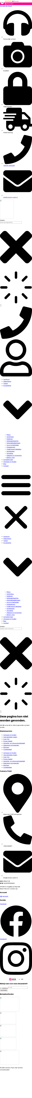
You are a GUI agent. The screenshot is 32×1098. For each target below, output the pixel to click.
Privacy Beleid (7, 741)
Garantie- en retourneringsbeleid (14, 743)
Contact (6, 466)
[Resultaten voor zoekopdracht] (16, 287)
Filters (9, 435)
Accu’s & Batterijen (13, 445)
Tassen (5, 383)
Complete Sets (8, 460)
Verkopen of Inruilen (9, 462)
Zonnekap (10, 453)
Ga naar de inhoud (6, 6)
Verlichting (10, 437)
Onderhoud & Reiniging (14, 449)
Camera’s (6, 379)
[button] (16, 501)
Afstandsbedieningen (13, 443)
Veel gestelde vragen (10, 737)
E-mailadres (4, 988)
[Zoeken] (0, 305)
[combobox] (11, 222)
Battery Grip (11, 458)
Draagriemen (11, 447)
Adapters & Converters (14, 455)
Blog (4, 464)
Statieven (10, 439)
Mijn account (4, 896)
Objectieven (7, 381)
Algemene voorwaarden (11, 745)
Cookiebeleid (7, 749)
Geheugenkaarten (12, 441)
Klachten (6, 747)
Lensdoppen (11, 451)
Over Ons (6, 739)
